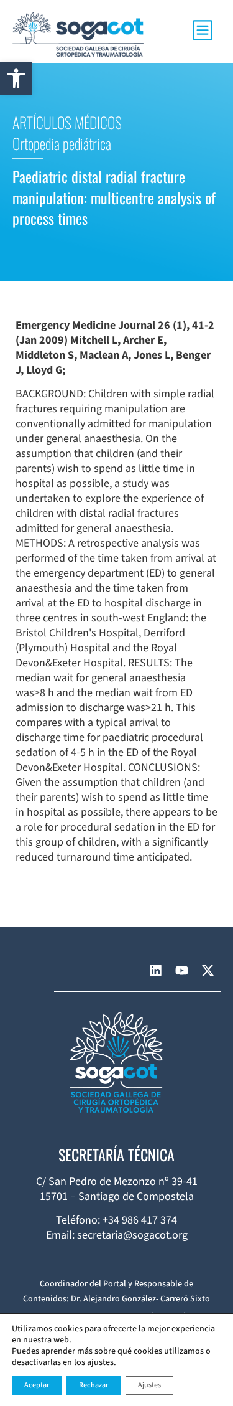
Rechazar (93, 1385)
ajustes (100, 1362)
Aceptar (36, 1385)
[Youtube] (181, 971)
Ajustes (149, 1385)
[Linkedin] (155, 971)
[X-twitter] (207, 971)
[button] (16, 78)
